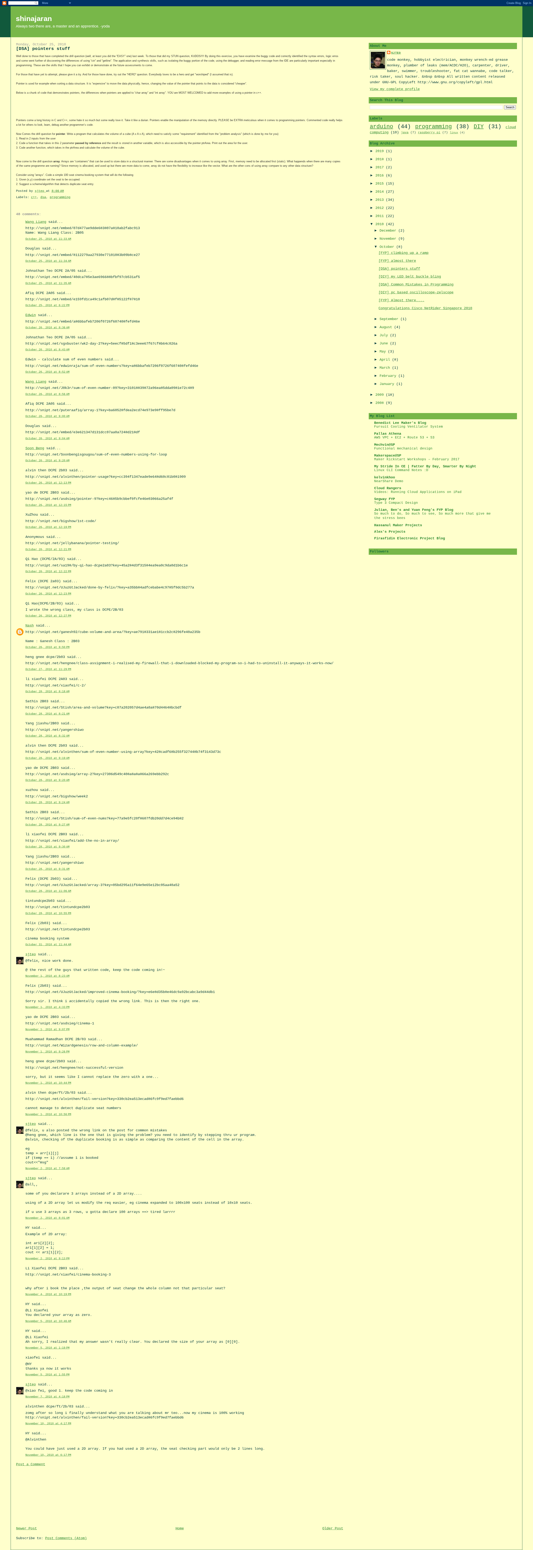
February (389, 376)
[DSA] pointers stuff (399, 269)
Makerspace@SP (387, 456)
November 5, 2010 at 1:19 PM (47, 1347)
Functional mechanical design (403, 448)
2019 (380, 151)
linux (454, 132)
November (389, 239)
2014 (380, 192)
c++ (34, 197)
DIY (479, 126)
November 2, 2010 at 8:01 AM (47, 1218)
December (389, 231)
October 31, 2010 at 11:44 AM (48, 944)
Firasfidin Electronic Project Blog (409, 538)
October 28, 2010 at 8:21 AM (47, 713)
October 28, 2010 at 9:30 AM (47, 846)
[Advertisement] (47, 1496)
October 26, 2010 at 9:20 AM (47, 460)
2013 (380, 200)
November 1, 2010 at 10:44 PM (48, 1083)
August (387, 327)
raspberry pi (429, 132)
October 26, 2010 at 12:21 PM (48, 549)
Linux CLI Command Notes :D (401, 470)
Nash (29, 626)
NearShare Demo (388, 481)
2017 (380, 167)
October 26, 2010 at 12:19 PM (48, 527)
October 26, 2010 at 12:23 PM (48, 593)
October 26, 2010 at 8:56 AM (47, 394)
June (385, 343)
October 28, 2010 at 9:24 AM (47, 802)
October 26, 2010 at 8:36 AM (47, 327)
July (385, 335)
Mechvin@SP (384, 445)
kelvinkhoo (384, 477)
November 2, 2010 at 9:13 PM (47, 1258)
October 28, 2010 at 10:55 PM (48, 913)
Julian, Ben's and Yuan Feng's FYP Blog (413, 510)
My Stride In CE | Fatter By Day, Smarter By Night (425, 466)
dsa (43, 197)
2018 (380, 159)
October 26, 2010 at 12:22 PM (48, 571)
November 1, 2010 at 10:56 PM (48, 1114)
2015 (380, 184)
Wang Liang (35, 222)
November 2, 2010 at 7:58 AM (47, 1168)
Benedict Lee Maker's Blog (400, 423)
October (388, 247)
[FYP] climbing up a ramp (403, 253)
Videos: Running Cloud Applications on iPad (418, 492)
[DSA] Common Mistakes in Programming (416, 285)
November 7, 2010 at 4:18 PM (47, 1396)
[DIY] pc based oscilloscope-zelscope (416, 292)
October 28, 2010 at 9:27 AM (47, 824)
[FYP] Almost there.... (401, 300)
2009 (380, 395)
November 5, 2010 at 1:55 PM (47, 1374)
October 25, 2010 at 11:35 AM (48, 283)
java (404, 132)
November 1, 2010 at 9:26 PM (47, 1051)
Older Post (332, 1528)
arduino (381, 126)
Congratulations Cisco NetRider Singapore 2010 (425, 308)
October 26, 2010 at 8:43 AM (47, 349)
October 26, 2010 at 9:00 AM (47, 416)
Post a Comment (30, 1464)
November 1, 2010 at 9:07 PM (47, 1029)
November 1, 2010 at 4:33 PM (47, 1007)
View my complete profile (395, 89)
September (390, 319)
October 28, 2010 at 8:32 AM (47, 735)
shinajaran (34, 18)
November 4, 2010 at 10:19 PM (48, 1294)
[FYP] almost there (397, 261)
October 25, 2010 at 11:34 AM (48, 261)
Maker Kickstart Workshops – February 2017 (417, 459)
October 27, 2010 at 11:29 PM (48, 669)
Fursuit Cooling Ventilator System (408, 427)
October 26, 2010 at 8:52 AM (47, 372)
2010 (380, 224)
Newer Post (26, 1528)
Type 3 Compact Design (396, 503)
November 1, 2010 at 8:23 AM (47, 976)
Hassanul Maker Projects (398, 525)
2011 (380, 216)
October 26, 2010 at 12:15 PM (48, 505)
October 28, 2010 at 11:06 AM (48, 891)
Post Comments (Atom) (66, 1538)
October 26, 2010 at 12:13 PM (48, 482)
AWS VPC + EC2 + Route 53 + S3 (404, 437)
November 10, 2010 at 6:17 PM (48, 1455)
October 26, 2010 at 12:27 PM (48, 615)
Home (180, 1528)
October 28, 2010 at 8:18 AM (47, 691)
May (384, 352)
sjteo (30, 954)
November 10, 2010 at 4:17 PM (48, 1423)
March (386, 368)
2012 (380, 208)
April (386, 360)
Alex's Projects (389, 532)
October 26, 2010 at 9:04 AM (47, 438)
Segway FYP (384, 499)
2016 (380, 175)
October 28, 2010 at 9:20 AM (47, 780)
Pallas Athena (387, 434)
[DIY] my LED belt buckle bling (410, 277)
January (388, 384)
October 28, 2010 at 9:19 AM (47, 758)
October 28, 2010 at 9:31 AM (47, 869)
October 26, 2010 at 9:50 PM (47, 647)
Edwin (30, 315)
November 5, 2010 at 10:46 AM (48, 1321)
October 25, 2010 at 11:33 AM (48, 239)
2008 (380, 403)
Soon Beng (34, 448)
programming (60, 197)
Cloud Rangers (387, 488)
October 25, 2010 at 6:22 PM (47, 305)
